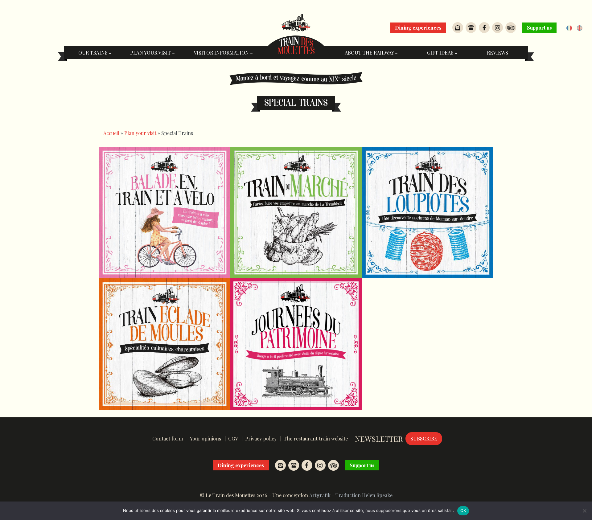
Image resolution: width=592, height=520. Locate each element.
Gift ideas (441, 52)
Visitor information (222, 52)
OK (463, 510)
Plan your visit (151, 52)
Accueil (111, 133)
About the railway (370, 52)
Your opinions (205, 438)
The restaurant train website (316, 438)
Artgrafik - (321, 495)
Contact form (167, 438)
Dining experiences (418, 27)
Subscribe (423, 438)
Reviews (497, 52)
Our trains (93, 52)
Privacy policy (261, 438)
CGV (233, 438)
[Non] (584, 511)
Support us (539, 27)
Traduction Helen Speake (364, 495)
